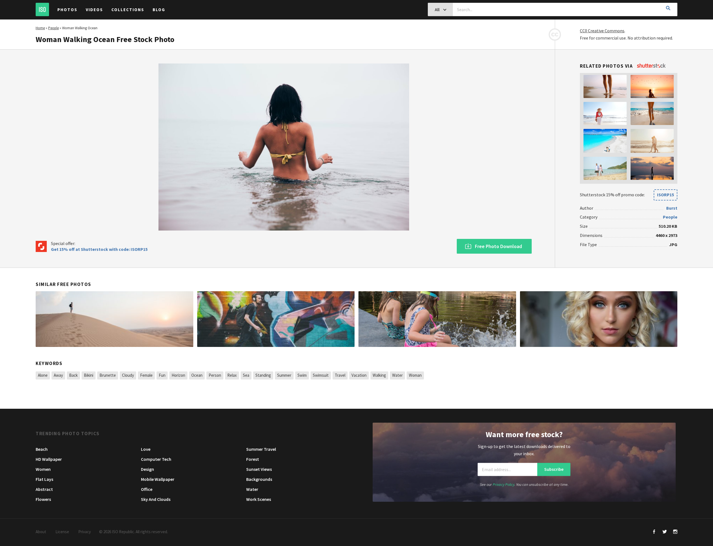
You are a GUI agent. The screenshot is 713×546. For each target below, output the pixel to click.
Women (43, 469)
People (53, 28)
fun (162, 375)
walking (379, 375)
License (62, 531)
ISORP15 (665, 194)
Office (146, 489)
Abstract (44, 489)
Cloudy (128, 375)
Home (40, 28)
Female (146, 375)
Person (215, 375)
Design (147, 469)
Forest (252, 459)
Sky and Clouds (155, 499)
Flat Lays (44, 479)
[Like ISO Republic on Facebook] (654, 532)
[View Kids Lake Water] (437, 319)
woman (415, 375)
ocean (196, 375)
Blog (159, 9)
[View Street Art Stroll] (276, 319)
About (41, 531)
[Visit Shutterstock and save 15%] (651, 66)
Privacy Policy (503, 484)
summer (284, 375)
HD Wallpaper (49, 459)
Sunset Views (259, 469)
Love (145, 449)
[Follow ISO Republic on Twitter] (665, 532)
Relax (232, 375)
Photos (67, 9)
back (73, 375)
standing (263, 375)
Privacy (84, 531)
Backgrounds (259, 479)
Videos (94, 9)
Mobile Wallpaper (157, 479)
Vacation (359, 375)
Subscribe (553, 469)
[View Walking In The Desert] (114, 319)
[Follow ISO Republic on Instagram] (675, 532)
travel (340, 375)
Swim (302, 375)
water (397, 375)
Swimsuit (321, 375)
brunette (107, 375)
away (58, 375)
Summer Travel (261, 449)
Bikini (88, 375)
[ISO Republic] (42, 9)
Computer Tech (156, 459)
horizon (178, 375)
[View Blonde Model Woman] (599, 319)
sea (246, 375)
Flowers (43, 499)
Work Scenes (258, 499)
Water (252, 489)
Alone (43, 375)
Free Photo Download (498, 246)
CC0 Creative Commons (602, 30)
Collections (127, 9)
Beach (42, 449)
